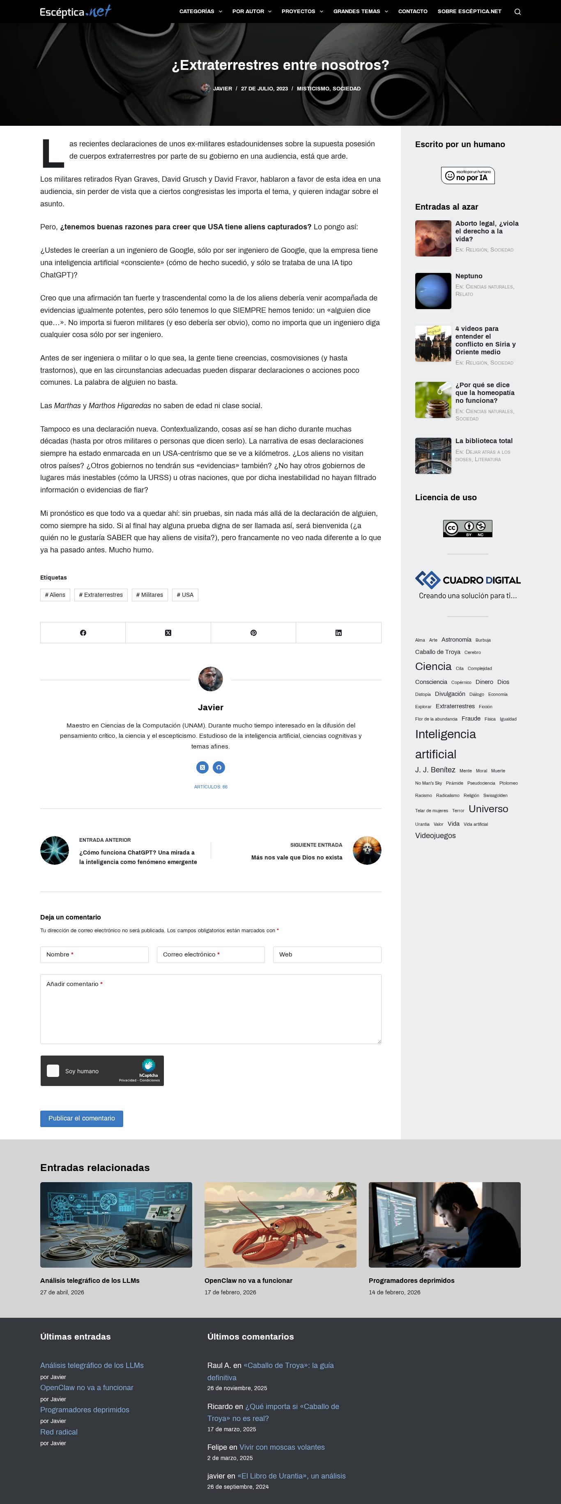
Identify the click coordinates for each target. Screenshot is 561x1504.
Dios (503, 682)
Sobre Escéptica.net (469, 11)
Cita (460, 668)
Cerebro (472, 652)
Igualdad (508, 719)
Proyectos (298, 11)
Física (490, 719)
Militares (149, 595)
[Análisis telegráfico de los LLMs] (116, 1225)
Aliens (55, 595)
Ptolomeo (508, 783)
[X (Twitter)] (168, 632)
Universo (488, 808)
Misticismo (313, 89)
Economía (498, 694)
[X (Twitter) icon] (202, 767)
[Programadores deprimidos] (445, 1225)
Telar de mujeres (431, 811)
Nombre (60, 954)
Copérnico (461, 682)
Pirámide (454, 783)
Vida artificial (476, 824)
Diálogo (476, 694)
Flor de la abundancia (436, 719)
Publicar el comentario (81, 1118)
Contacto (413, 11)
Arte (433, 640)
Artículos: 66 (211, 786)
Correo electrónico (191, 954)
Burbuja (483, 640)
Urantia (422, 824)
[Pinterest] (253, 632)
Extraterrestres (101, 595)
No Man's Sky (428, 783)
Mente (466, 771)
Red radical (59, 1432)
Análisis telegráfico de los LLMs (90, 1280)
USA (185, 595)
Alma (420, 640)
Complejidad (480, 668)
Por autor (248, 11)
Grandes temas (356, 11)
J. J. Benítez (435, 770)
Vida (454, 823)
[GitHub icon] (219, 767)
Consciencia (431, 682)
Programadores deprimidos (412, 1280)
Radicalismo (448, 795)
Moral (481, 771)
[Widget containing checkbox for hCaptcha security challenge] (102, 1070)
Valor (439, 824)
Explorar (423, 707)
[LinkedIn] (338, 632)
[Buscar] (518, 12)
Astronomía (456, 639)
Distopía (423, 694)
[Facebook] (83, 632)
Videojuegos (435, 836)
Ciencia (433, 666)
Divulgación (450, 694)
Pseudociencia (481, 783)
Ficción (485, 707)
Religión (471, 795)
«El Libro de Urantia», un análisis (291, 1476)
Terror (458, 811)
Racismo (423, 795)
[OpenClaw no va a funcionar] (280, 1225)
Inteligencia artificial (445, 744)
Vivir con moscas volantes (282, 1447)
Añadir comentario (74, 984)
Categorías (196, 11)
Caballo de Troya (437, 652)
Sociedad (347, 89)
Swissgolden (495, 795)
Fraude (471, 718)
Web (285, 954)
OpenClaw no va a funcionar (248, 1280)
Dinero (484, 682)
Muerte (498, 771)
